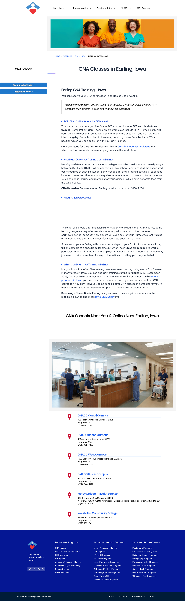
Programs (67, 56)
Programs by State (23, 85)
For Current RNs (104, 8)
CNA (76, 56)
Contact (123, 596)
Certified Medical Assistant (134, 146)
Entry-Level (58, 8)
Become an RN (80, 8)
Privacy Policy (138, 596)
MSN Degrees (143, 8)
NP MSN (124, 8)
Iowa (83, 56)
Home (58, 56)
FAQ (152, 596)
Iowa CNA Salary (105, 296)
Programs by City (22, 91)
